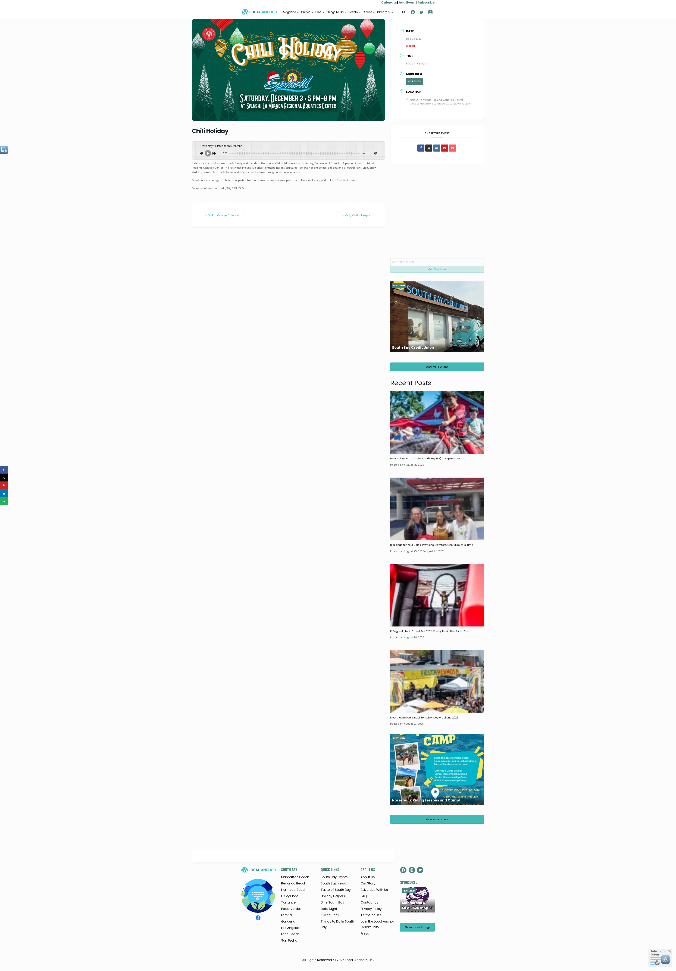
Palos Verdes (291, 909)
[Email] (452, 148)
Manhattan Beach (295, 877)
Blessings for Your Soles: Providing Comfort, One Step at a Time (431, 545)
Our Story (368, 883)
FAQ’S (365, 896)
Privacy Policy (371, 909)
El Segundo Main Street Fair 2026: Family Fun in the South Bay (429, 631)
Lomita (286, 915)
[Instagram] (430, 12)
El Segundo (289, 896)
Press (365, 933)
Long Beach (290, 934)
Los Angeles (290, 928)
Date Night (329, 909)
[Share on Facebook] (420, 148)
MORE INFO (414, 81)
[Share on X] (4, 478)
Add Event (407, 2)
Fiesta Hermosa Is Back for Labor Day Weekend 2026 (424, 717)
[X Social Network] (428, 148)
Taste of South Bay (336, 889)
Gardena (288, 921)
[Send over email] (4, 501)
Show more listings (437, 366)
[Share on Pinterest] (444, 148)
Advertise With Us (374, 889)
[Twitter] (421, 12)
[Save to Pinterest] (4, 486)
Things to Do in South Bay (337, 924)
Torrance (288, 902)
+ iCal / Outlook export (357, 215)
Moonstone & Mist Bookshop (415, 905)
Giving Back (330, 915)
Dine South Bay (332, 902)
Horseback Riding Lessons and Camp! (426, 800)
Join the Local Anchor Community (377, 924)
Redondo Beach (293, 883)
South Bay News (333, 883)
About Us (368, 877)
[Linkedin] (436, 148)
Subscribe (426, 2)
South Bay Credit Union (413, 347)
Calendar (389, 2)
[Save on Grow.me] (4, 509)
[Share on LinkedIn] (4, 493)
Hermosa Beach (293, 889)
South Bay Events (334, 877)
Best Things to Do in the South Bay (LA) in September (425, 458)
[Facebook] (413, 12)
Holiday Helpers (333, 896)
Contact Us (369, 902)
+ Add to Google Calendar (222, 215)
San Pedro (289, 940)
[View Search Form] (403, 12)
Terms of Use (371, 915)
